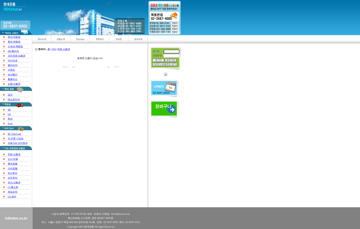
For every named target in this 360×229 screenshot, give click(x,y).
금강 (10, 94)
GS (9, 114)
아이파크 (12, 60)
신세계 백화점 (15, 46)
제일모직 (12, 191)
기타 (53, 49)
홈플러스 (12, 79)
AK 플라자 (13, 51)
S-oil (10, 123)
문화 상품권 (14, 154)
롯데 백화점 (14, 41)
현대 (10, 118)
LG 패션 (12, 196)
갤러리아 (12, 65)
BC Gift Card (14, 133)
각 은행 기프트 (15, 138)
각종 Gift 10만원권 (18, 143)
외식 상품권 (14, 182)
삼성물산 (12, 74)
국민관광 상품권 (16, 55)
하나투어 (12, 173)
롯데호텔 (12, 163)
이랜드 (11, 69)
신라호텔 (12, 168)
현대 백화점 (14, 37)
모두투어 (12, 177)
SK (9, 109)
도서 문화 (13, 159)
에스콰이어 (14, 99)
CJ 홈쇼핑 (13, 187)
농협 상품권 (14, 83)
